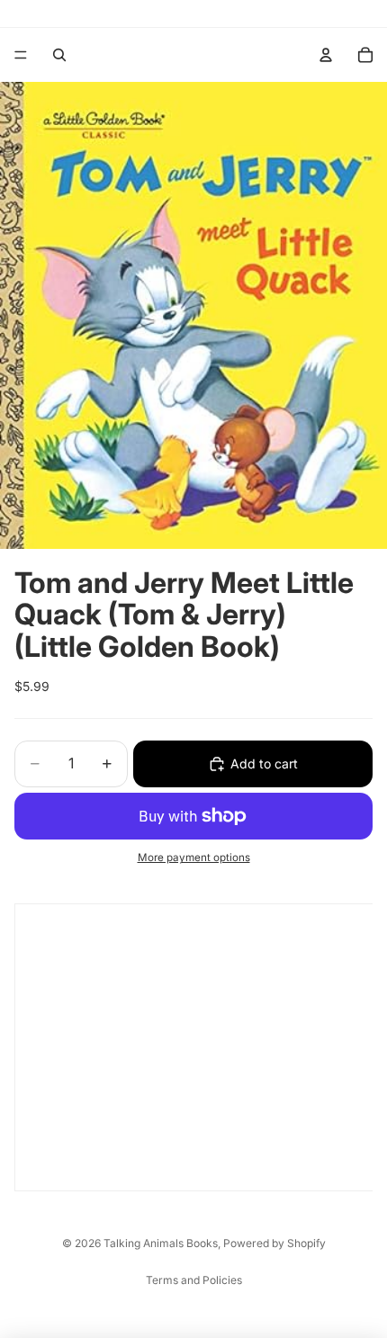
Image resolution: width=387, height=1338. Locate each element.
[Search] (59, 55)
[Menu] (20, 55)
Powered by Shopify (274, 1243)
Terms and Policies (194, 1280)
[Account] (326, 55)
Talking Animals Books (161, 1243)
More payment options (194, 857)
